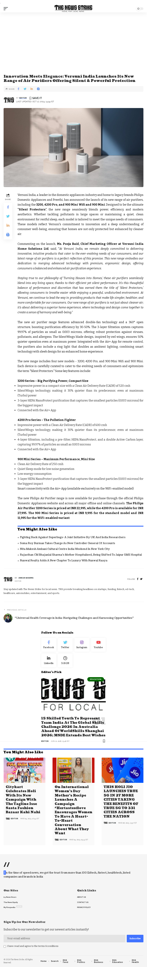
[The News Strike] (73, 8)
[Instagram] (82, 645)
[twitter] (141, 579)
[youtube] (98, 645)
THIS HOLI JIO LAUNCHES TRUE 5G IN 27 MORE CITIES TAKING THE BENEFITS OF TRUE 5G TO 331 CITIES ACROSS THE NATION (121, 802)
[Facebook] (137, 579)
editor (23, 98)
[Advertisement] (73, 39)
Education (95, 679)
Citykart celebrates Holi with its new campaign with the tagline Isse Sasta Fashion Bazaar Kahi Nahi (23, 800)
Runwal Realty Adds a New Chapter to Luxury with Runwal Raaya (63, 560)
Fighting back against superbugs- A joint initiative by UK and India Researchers (72, 537)
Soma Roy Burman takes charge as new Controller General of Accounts (67, 543)
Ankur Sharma (26, 578)
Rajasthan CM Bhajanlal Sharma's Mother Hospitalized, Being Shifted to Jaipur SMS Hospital (81, 555)
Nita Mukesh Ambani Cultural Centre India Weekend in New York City (65, 549)
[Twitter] (65, 645)
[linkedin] (48, 660)
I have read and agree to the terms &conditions (32, 946)
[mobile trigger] (7, 8)
